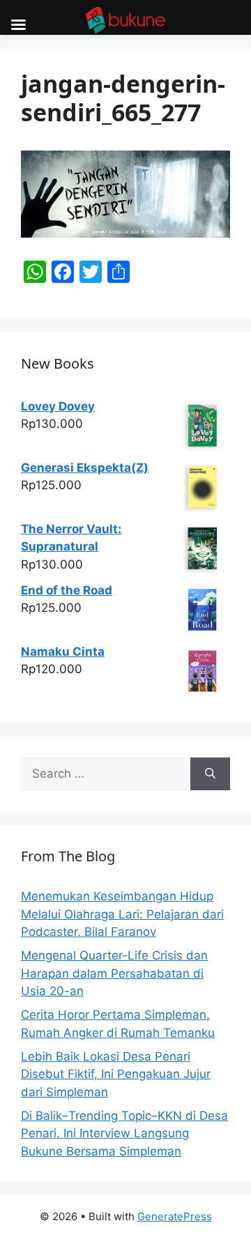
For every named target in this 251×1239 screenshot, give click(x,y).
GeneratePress (174, 1216)
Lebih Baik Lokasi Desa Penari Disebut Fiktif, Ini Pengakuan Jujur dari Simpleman (116, 1074)
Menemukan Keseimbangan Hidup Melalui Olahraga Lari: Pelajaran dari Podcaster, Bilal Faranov (122, 914)
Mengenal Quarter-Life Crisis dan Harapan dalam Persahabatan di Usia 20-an (114, 973)
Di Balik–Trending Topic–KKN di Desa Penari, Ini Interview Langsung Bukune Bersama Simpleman (124, 1133)
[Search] (210, 774)
